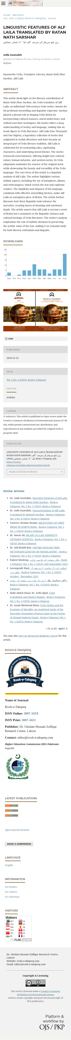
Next (61, 628)
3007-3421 (29, 720)
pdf (10, 338)
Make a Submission (19, 843)
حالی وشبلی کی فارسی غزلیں (45, 559)
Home (6, 15)
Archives (18, 15)
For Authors (11, 891)
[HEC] (17, 778)
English (9, 865)
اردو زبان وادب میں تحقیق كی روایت (38, 580)
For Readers (11, 886)
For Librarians (12, 896)
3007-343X (31, 713)
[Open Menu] (3, 3)
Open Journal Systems (17, 829)
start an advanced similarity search (38, 635)
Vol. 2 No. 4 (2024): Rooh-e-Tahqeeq (24, 18)
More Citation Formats (23, 471)
